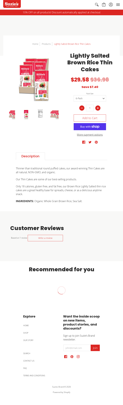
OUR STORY (28, 340)
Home (35, 43)
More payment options (90, 134)
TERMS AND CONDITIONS (34, 375)
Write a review (45, 238)
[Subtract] (81, 108)
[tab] (30, 156)
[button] (96, 4)
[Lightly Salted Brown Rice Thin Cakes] (11, 114)
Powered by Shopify (61, 392)
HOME (26, 325)
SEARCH (26, 353)
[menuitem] (96, 4)
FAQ (25, 368)
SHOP (25, 332)
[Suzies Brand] (12, 4)
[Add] (97, 108)
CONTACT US (28, 360)
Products (46, 43)
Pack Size (89, 93)
